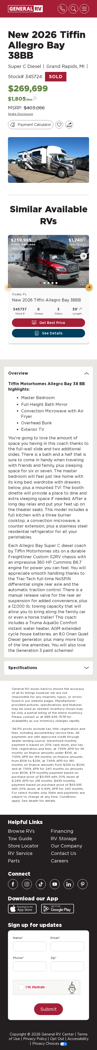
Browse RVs (21, 831)
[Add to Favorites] (59, 125)
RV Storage (64, 838)
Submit (48, 1009)
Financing (62, 831)
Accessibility (78, 1039)
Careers (59, 860)
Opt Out (57, 1039)
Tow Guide (20, 838)
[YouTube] (55, 884)
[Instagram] (27, 884)
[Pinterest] (83, 884)
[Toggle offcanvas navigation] (84, 8)
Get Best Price (52, 323)
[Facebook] (13, 884)
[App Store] (22, 908)
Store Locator (23, 845)
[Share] (69, 125)
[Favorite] (82, 281)
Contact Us (63, 853)
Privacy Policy (35, 1039)
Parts (14, 860)
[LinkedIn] (69, 884)
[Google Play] (58, 908)
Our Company (66, 845)
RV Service (20, 853)
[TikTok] (41, 884)
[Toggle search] (73, 8)
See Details (52, 333)
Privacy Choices (46, 1044)
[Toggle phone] (62, 8)
